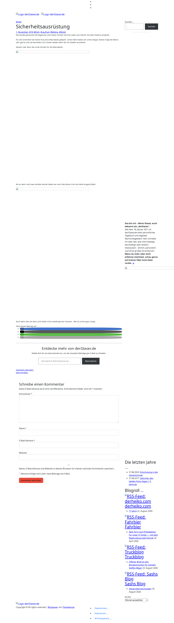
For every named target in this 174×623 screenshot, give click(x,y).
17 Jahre (133, 511)
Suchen (151, 26)
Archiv (128, 596)
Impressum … (101, 613)
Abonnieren (90, 361)
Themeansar (68, 607)
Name (22, 428)
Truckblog (134, 556)
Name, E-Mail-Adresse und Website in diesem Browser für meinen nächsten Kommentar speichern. (66, 468)
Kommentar (25, 394)
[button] (22, 329)
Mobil (18, 22)
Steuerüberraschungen (140, 588)
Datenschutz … (102, 608)
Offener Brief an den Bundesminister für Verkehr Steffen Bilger (142, 564)
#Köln (36, 32)
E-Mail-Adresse (27, 440)
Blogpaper (53, 607)
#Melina (54, 32)
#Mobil (62, 32)
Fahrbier (133, 526)
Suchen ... (129, 22)
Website (23, 452)
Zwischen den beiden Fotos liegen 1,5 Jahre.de (141, 481)
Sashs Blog (135, 583)
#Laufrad (45, 32)
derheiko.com (138, 506)
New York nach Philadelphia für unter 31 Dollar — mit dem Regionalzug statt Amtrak (143, 535)
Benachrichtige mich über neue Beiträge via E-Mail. (45, 473)
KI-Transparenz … (103, 618)
